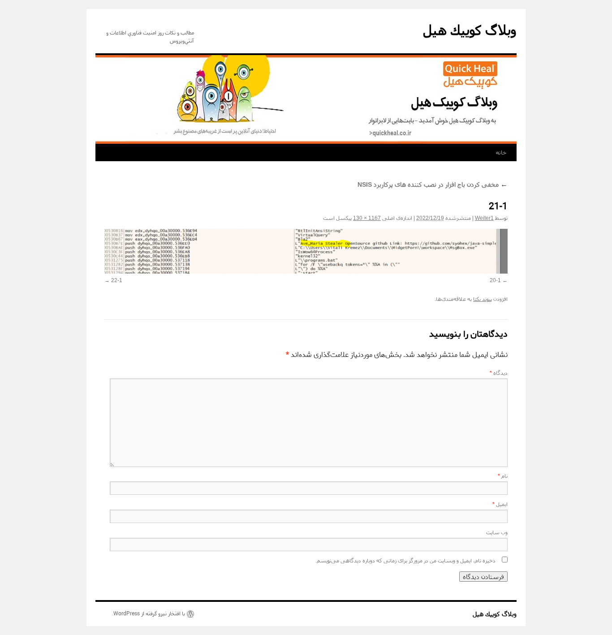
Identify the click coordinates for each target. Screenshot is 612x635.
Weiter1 (484, 218)
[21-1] (306, 251)
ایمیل (500, 504)
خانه (501, 152)
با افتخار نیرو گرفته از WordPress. (148, 614)
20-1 (495, 280)
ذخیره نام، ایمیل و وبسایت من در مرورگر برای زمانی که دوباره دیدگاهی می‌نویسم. (405, 561)
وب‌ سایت (497, 532)
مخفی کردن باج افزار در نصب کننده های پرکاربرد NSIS (433, 184)
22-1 (116, 280)
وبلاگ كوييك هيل (470, 30)
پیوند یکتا (482, 299)
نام (503, 476)
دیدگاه (499, 373)
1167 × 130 (367, 218)
